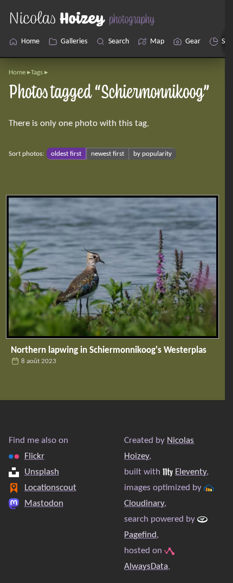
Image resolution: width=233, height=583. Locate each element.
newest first (107, 153)
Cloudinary (144, 503)
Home (17, 72)
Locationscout (50, 487)
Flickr (34, 456)
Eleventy (190, 472)
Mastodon (43, 503)
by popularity (152, 153)
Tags (37, 72)
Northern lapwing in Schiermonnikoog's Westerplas (108, 350)
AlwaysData (146, 566)
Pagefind (140, 535)
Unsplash (41, 472)
